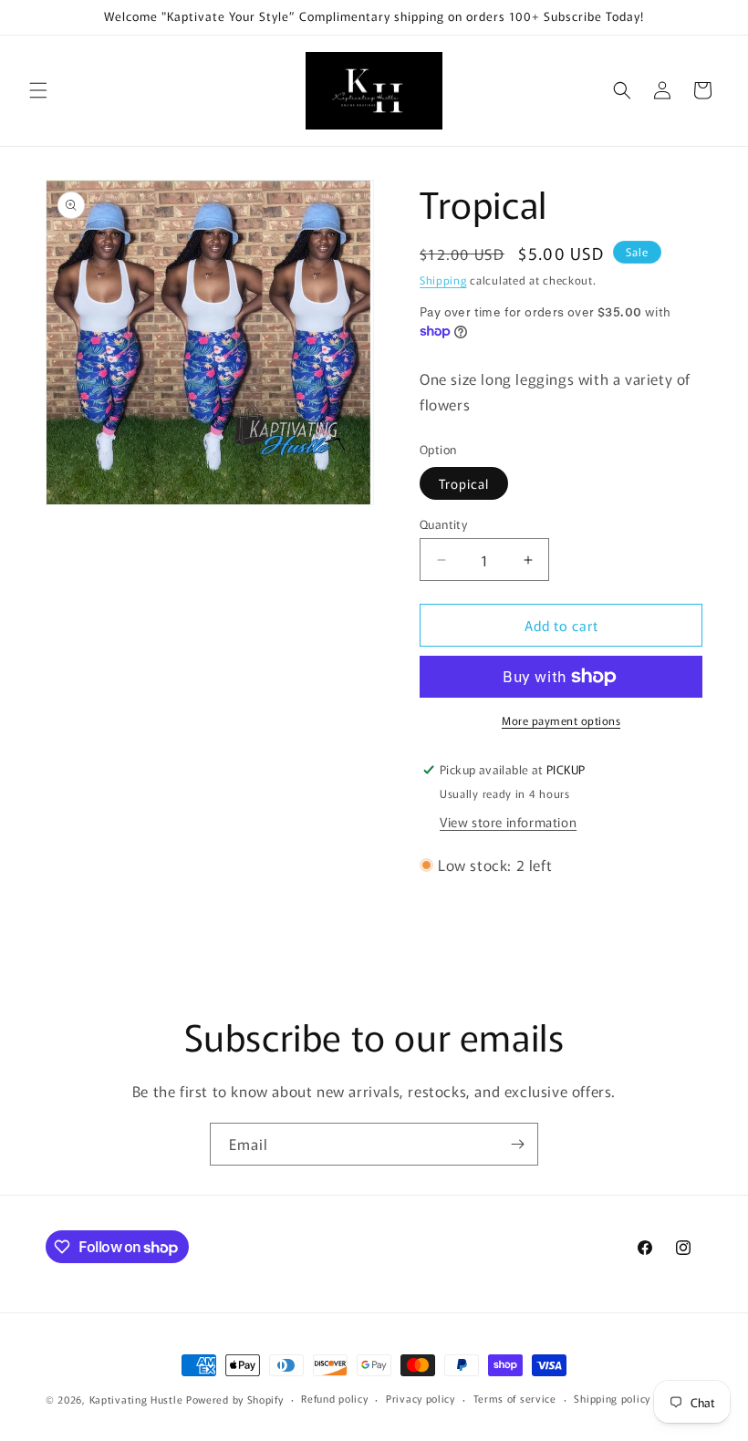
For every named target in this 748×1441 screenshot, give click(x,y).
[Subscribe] (517, 1144)
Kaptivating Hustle (136, 1399)
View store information (508, 822)
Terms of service (514, 1398)
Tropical (464, 483)
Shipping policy (612, 1398)
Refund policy (334, 1398)
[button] (38, 90)
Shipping (443, 279)
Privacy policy (420, 1398)
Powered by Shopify (235, 1399)
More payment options (561, 720)
